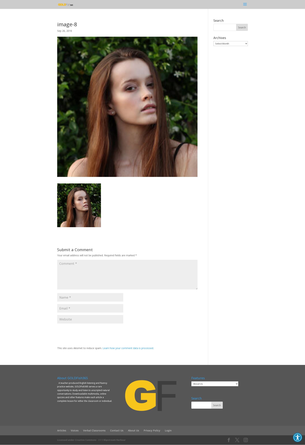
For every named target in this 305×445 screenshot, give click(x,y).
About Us (133, 430)
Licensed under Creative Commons (76, 439)
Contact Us (116, 430)
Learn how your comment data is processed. (128, 348)
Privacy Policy (152, 430)
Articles (61, 430)
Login (168, 430)
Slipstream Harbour (114, 439)
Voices (75, 430)
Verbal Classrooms (94, 430)
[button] (297, 437)
